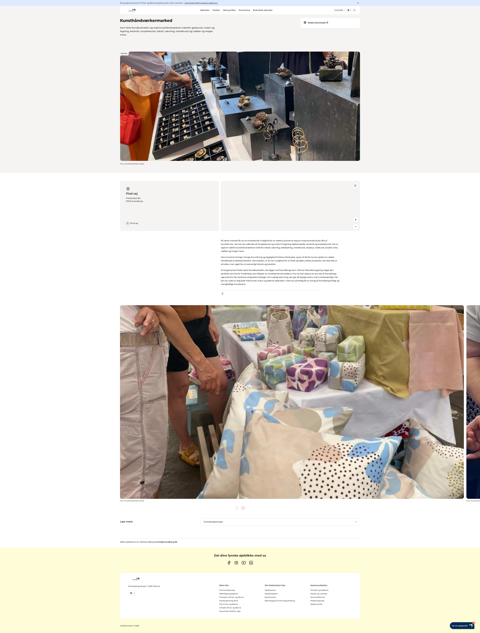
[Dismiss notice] (358, 3)
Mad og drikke (229, 10)
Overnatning (244, 10)
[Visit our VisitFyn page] (229, 563)
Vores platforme (317, 597)
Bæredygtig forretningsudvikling (280, 601)
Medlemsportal (317, 601)
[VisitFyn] (135, 578)
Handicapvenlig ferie (228, 601)
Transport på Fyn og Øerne (231, 597)
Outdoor (216, 10)
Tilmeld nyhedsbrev (319, 590)
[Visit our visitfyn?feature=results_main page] (244, 563)
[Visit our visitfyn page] (236, 563)
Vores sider (339, 10)
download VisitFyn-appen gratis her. (201, 3)
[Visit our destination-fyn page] (251, 563)
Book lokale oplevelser (262, 10)
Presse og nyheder (319, 594)
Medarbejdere (271, 594)
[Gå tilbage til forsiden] (131, 10)
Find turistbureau (227, 590)
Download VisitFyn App (230, 611)
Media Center (316, 604)
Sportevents (270, 597)
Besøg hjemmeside (317, 22)
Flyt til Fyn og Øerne (228, 604)
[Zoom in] (356, 220)
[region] (290, 206)
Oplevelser (205, 10)
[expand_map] (355, 185)
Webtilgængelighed (228, 594)
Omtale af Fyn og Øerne (230, 608)
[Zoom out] (356, 227)
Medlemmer (270, 590)
